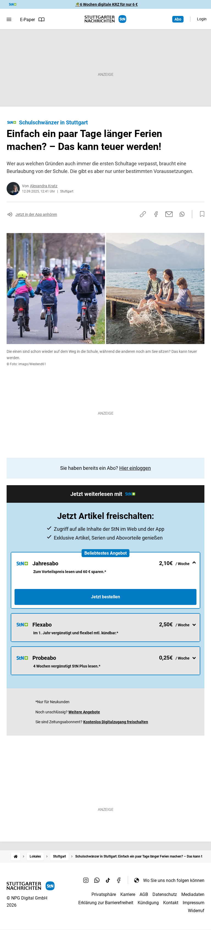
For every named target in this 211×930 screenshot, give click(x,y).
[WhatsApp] (97, 880)
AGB (144, 894)
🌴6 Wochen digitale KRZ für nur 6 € (106, 4)
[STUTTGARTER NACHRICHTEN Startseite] (105, 19)
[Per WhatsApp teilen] (182, 214)
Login (202, 19)
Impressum (193, 902)
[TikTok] (108, 880)
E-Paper (27, 19)
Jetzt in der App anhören (36, 214)
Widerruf (196, 910)
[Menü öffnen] (9, 19)
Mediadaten (192, 894)
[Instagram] (86, 880)
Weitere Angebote (84, 712)
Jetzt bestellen (105, 596)
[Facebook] (119, 880)
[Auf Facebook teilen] (156, 214)
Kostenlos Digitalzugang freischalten (115, 722)
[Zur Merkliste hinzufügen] (200, 214)
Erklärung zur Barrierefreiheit (105, 902)
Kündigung (148, 902)
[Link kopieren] (142, 214)
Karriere (127, 894)
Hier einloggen (135, 468)
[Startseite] (15, 857)
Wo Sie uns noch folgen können (173, 880)
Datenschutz (164, 894)
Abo (177, 19)
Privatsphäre (103, 894)
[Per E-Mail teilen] (169, 214)
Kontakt (170, 902)
